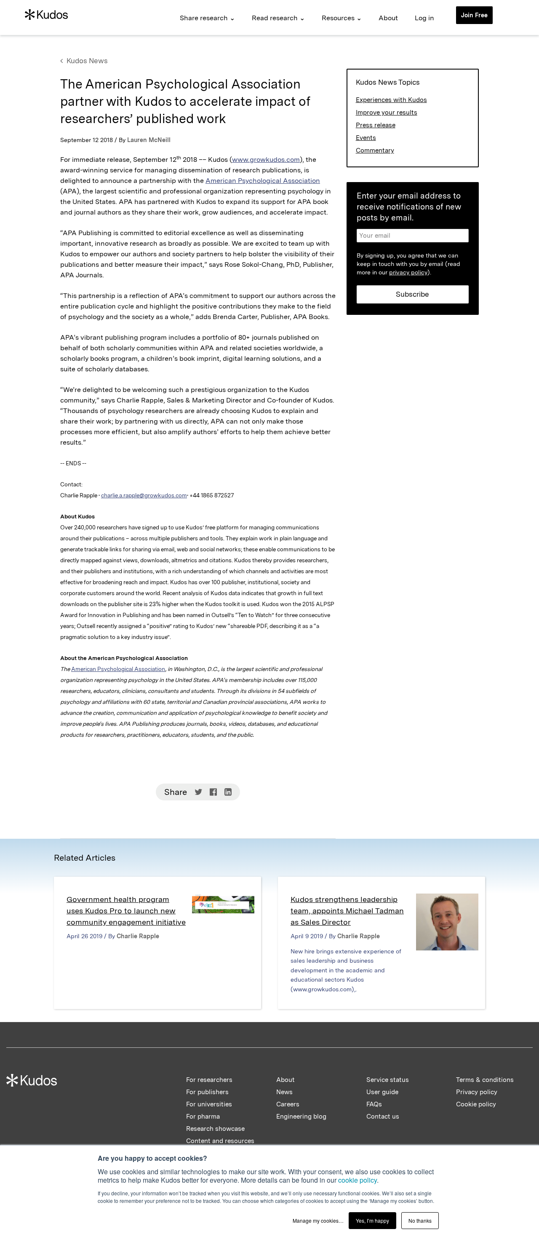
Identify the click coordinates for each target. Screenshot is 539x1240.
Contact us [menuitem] (382, 1116)
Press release (375, 125)
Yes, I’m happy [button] (372, 1220)
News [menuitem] (284, 1092)
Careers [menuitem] (287, 1104)
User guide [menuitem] (382, 1092)
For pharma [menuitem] (203, 1116)
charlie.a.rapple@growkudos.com (144, 495)
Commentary (375, 150)
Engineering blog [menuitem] (301, 1116)
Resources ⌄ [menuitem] (342, 18)
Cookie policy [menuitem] (476, 1104)
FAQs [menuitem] (374, 1104)
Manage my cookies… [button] (318, 1220)
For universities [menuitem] (209, 1104)
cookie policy (357, 1180)
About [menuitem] (388, 18)
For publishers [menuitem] (207, 1092)
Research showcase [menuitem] (215, 1129)
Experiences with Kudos (391, 100)
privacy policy (408, 272)
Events (366, 138)
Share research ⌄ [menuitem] (207, 18)
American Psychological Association (262, 181)
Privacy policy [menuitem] (476, 1092)
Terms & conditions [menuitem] (485, 1080)
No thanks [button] (420, 1220)
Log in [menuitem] (424, 18)
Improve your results (386, 112)
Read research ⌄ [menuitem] (278, 18)
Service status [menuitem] (387, 1080)
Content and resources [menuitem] (220, 1141)
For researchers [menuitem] (209, 1080)
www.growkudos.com (266, 160)
